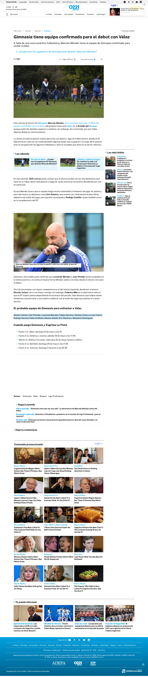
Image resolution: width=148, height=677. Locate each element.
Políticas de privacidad (71, 650)
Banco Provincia (68, 2)
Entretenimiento (130, 645)
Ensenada (67, 645)
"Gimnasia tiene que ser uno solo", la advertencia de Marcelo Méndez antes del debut (56, 410)
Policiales (58, 14)
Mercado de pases (81, 2)
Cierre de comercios (47, 2)
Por (17, 59)
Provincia (43, 645)
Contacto (101, 650)
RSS (94, 650)
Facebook (74, 640)
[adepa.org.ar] (59, 663)
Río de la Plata (33, 2)
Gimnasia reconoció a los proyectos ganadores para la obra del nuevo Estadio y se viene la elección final (56, 421)
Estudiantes (93, 2)
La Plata (49, 14)
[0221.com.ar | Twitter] (132, 2)
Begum (113, 645)
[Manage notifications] (143, 664)
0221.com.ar (17, 31)
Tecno (119, 645)
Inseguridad (23, 2)
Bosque (93, 126)
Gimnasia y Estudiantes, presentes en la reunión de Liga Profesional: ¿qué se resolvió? (58, 415)
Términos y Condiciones (52, 650)
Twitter (79, 640)
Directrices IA (86, 650)
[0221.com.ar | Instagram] (124, 2)
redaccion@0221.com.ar (75, 657)
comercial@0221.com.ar (94, 657)
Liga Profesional (55, 396)
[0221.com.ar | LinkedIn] (141, 2)
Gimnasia (103, 2)
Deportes (38, 31)
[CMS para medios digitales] (132, 671)
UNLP (58, 2)
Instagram (69, 640)
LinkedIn (89, 640)
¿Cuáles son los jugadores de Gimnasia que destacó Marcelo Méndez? (58, 51)
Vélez (70, 126)
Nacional (51, 645)
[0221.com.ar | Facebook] (128, 2)
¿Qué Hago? (101, 14)
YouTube (84, 640)
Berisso (59, 645)
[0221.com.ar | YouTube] (137, 2)
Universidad (68, 14)
